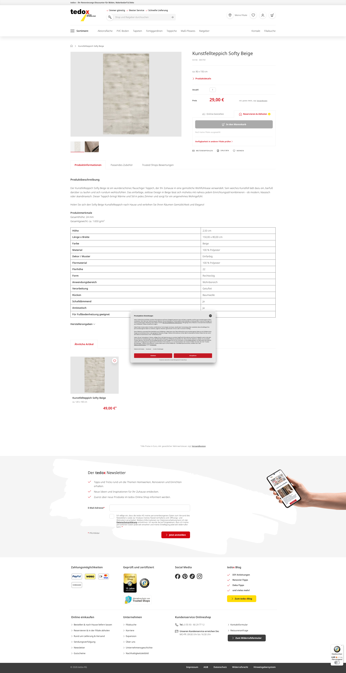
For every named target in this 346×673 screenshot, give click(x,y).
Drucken (225, 150)
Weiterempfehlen (204, 151)
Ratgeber (204, 30)
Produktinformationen (88, 165)
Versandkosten (262, 101)
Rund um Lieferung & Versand (89, 636)
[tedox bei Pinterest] (185, 576)
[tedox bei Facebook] (177, 576)
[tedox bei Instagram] (199, 576)
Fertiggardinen (154, 30)
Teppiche (172, 30)
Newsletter (79, 647)
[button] (126, 94)
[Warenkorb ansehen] (272, 15)
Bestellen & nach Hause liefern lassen (93, 624)
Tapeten (137, 30)
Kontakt (256, 30)
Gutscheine (79, 653)
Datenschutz (220, 667)
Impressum (192, 667)
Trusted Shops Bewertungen (158, 165)
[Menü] (341, 646)
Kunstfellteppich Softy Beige (89, 397)
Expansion (131, 636)
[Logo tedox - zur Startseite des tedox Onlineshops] (83, 15)
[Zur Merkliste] (253, 15)
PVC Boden (123, 30)
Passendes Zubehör (122, 165)
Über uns (130, 641)
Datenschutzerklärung (127, 522)
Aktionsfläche (105, 30)
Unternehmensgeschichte (139, 647)
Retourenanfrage (239, 630)
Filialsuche (270, 30)
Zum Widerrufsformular (248, 638)
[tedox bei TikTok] (192, 576)
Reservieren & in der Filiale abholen (92, 630)
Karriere (130, 630)
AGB (206, 667)
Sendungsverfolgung (84, 641)
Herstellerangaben (81, 324)
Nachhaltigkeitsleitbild (137, 653)
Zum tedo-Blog (243, 598)
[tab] (213, 114)
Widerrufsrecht (240, 667)
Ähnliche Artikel (84, 344)
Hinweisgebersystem (265, 667)
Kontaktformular (239, 624)
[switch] (337, 662)
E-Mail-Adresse (96, 507)
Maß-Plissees (188, 30)
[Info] (269, 114)
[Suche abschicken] (172, 17)
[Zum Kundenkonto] (262, 15)
